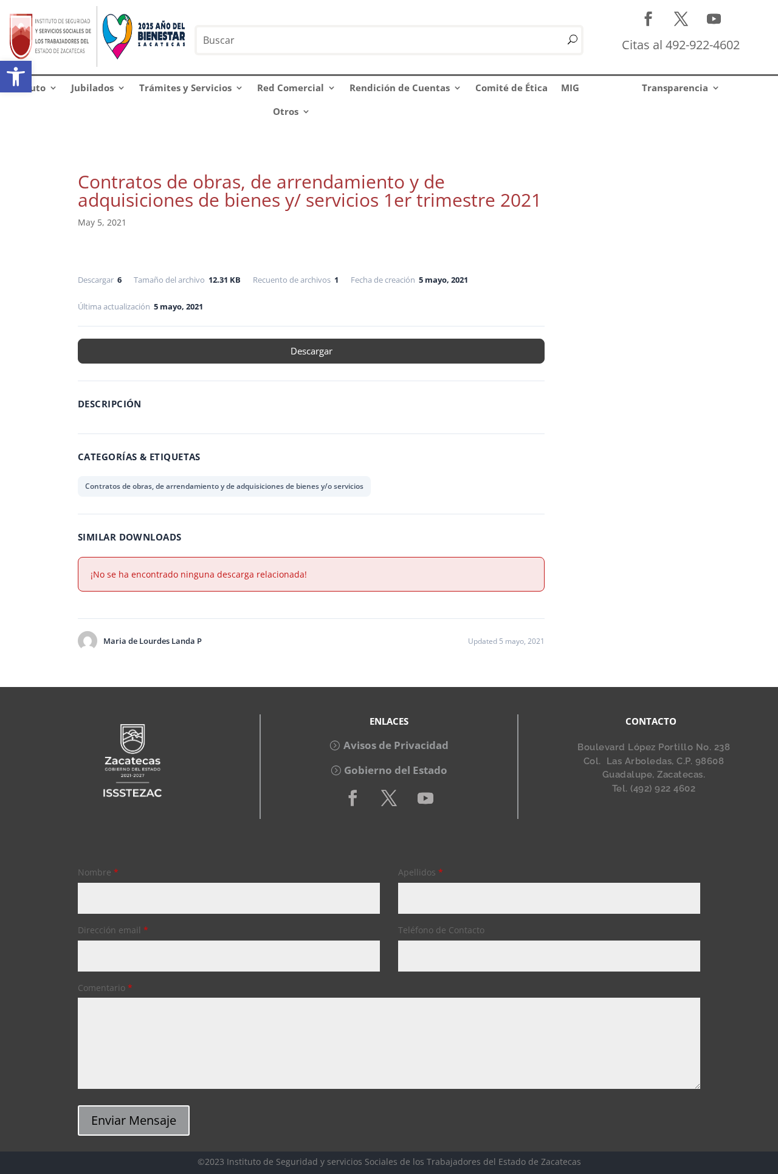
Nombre (98, 872)
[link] (16, 76)
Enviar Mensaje (133, 1120)
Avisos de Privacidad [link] (396, 745)
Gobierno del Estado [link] (395, 770)
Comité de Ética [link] (511, 87)
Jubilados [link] (92, 87)
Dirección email (113, 930)
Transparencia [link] (675, 87)
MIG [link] (570, 87)
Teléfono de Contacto (441, 930)
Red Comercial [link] (290, 87)
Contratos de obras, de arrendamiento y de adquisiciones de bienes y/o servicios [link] (224, 486)
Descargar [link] (311, 351)
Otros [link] (285, 111)
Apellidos (420, 872)
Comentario (105, 987)
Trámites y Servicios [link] (185, 87)
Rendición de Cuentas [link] (399, 87)
